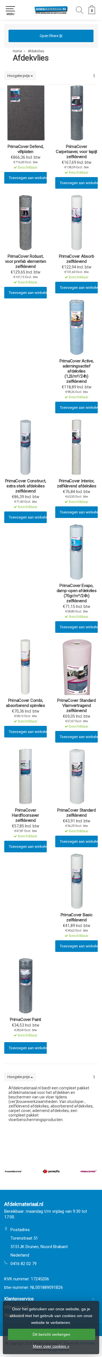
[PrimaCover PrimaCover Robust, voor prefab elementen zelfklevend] (25, 222)
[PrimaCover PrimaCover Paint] (25, 986)
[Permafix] (51, 1171)
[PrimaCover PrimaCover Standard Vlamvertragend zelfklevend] (76, 666)
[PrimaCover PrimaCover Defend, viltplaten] (25, 113)
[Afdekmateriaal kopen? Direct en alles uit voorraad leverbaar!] (51, 10)
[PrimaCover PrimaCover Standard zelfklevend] (76, 776)
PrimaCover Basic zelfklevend (77, 917)
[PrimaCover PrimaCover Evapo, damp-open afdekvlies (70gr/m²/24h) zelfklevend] (76, 552)
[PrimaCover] (89, 1171)
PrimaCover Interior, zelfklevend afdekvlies (76, 483)
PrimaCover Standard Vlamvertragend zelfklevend (76, 705)
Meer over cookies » (51, 1346)
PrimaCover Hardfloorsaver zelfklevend (25, 815)
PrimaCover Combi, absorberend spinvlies (25, 703)
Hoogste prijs (19, 76)
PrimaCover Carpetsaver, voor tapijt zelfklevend (76, 151)
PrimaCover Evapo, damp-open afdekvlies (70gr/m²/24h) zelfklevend (77, 593)
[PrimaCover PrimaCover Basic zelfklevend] (76, 881)
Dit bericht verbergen (51, 1334)
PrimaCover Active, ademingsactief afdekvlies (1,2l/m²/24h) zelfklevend (77, 371)
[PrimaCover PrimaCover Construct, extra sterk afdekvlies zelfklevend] (25, 447)
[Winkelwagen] (91, 12)
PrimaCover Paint (25, 1019)
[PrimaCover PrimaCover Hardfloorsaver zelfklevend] (25, 776)
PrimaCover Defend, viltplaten (26, 149)
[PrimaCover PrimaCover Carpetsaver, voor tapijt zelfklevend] (76, 113)
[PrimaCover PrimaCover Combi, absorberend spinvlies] (25, 666)
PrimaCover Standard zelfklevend (76, 813)
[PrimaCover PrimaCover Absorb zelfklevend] (76, 222)
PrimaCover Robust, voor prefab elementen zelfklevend (25, 261)
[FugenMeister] (13, 1171)
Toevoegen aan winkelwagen (28, 178)
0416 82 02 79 (23, 1263)
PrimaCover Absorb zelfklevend (76, 259)
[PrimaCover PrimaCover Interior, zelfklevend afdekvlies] (76, 447)
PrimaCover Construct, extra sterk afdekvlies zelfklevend (25, 486)
